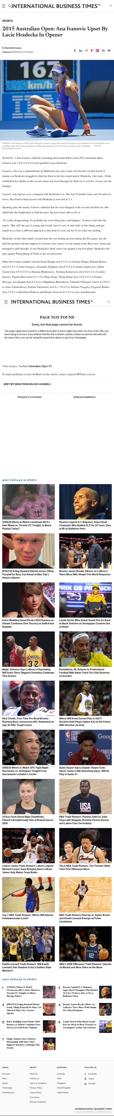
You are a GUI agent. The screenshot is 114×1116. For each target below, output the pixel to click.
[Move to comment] (109, 50)
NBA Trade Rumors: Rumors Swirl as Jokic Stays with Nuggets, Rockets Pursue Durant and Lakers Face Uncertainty (84, 820)
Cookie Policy (36, 1092)
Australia (61, 1074)
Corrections (34, 1097)
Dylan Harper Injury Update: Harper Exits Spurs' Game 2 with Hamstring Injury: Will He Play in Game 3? (84, 771)
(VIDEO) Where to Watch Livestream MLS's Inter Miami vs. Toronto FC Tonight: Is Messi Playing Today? (26, 525)
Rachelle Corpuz (13, 48)
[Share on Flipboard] (92, 50)
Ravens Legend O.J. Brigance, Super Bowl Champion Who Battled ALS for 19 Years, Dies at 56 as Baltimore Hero (85, 525)
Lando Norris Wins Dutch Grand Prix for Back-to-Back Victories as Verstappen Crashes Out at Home (85, 623)
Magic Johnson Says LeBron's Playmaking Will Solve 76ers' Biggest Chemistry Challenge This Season (28, 672)
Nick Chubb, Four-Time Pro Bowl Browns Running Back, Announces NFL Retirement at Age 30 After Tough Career (28, 721)
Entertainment (8, 1092)
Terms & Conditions (38, 1083)
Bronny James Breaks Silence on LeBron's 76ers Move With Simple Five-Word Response (79, 1007)
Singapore (61, 1083)
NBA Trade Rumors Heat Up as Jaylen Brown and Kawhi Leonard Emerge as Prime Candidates (84, 918)
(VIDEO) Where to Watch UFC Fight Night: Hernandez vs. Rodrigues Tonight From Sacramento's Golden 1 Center (25, 771)
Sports (5, 1083)
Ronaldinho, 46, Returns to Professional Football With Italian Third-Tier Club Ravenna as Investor (84, 672)
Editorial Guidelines (84, 397)
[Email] (103, 50)
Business (6, 1074)
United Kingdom (64, 1088)
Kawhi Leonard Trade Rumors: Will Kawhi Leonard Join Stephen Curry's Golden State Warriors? (26, 967)
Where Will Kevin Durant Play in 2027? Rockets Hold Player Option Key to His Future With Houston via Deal (85, 721)
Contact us (34, 1078)
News (4, 1078)
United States (63, 1092)
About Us (34, 1074)
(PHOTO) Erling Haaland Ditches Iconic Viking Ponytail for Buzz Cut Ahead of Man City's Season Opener (28, 574)
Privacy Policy (36, 1088)
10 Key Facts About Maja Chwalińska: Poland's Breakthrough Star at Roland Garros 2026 (27, 820)
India (59, 1078)
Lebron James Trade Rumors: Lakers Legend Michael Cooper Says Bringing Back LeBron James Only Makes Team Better (27, 869)
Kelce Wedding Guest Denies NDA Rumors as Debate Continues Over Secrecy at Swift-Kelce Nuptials (28, 623)
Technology (7, 1088)
